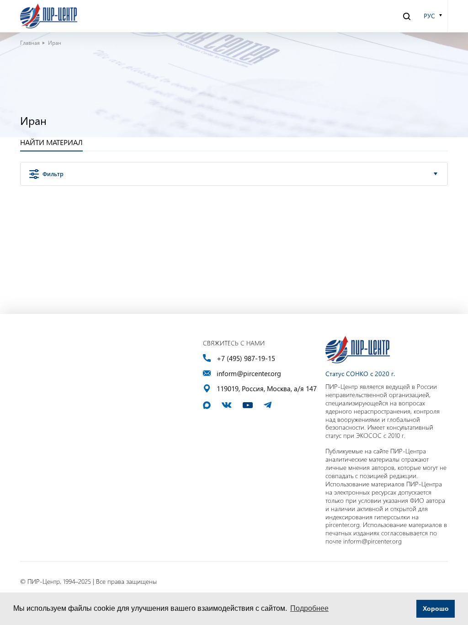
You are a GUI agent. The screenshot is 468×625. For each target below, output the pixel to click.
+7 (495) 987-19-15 (246, 358)
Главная (30, 42)
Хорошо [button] (436, 608)
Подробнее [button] (309, 608)
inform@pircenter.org (249, 373)
